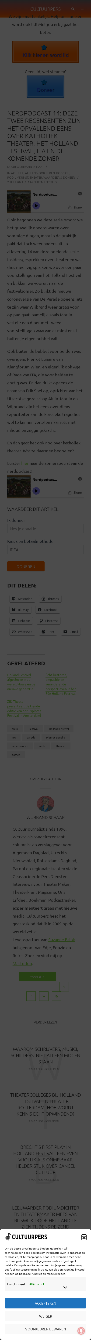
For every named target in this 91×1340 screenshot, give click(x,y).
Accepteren (45, 1303)
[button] (84, 1237)
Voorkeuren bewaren (45, 1329)
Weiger (45, 1316)
